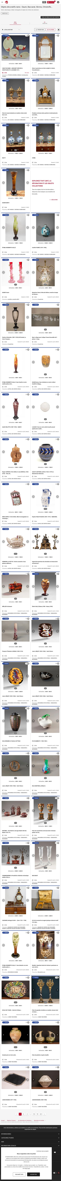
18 (34, 1114)
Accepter (33, 1174)
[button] (11, 29)
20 (41, 1114)
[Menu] (2, 2)
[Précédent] (3, 137)
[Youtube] (54, 1152)
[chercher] (44, 2)
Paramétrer (19, 1174)
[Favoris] (28, 35)
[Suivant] (27, 137)
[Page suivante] (44, 1114)
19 (37, 1114)
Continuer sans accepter (43, 1151)
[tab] (15, 23)
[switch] (55, 1173)
